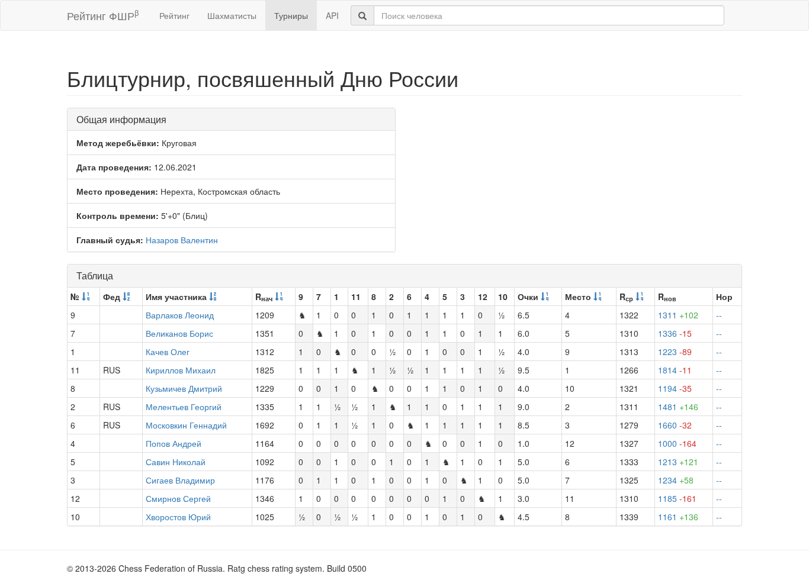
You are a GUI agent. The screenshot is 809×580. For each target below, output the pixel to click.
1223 (675, 351)
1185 (677, 498)
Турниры (291, 15)
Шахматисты (231, 15)
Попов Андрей (173, 443)
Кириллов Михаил (181, 370)
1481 (678, 407)
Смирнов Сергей (178, 498)
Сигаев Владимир (180, 480)
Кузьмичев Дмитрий (184, 388)
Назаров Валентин (182, 240)
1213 (678, 462)
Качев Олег (168, 351)
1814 (675, 370)
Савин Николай (176, 462)
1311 (678, 315)
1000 (677, 443)
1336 (675, 333)
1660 (675, 425)
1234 (676, 480)
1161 (678, 517)
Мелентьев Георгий (183, 407)
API (332, 15)
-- (719, 315)
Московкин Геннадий (186, 425)
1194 (675, 388)
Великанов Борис (179, 333)
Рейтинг (174, 15)
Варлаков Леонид (180, 315)
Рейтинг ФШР (103, 15)
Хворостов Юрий (178, 517)
